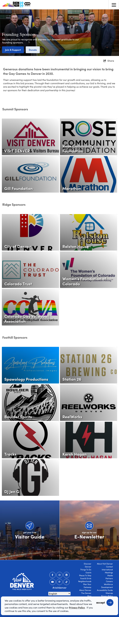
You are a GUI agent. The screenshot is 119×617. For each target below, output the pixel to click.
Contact (109, 566)
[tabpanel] (59, 32)
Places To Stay (85, 575)
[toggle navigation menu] (113, 4)
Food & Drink (85, 578)
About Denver (85, 590)
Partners (109, 578)
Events (88, 572)
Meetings (109, 572)
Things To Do (85, 569)
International (107, 569)
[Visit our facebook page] (52, 575)
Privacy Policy (107, 596)
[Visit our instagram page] (59, 575)
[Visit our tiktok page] (66, 582)
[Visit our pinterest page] (59, 582)
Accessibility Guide (105, 590)
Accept (100, 602)
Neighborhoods (84, 581)
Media (110, 575)
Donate (33, 49)
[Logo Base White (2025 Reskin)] (22, 581)
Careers (109, 581)
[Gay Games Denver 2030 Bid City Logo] (16, 5)
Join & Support (13, 49)
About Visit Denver (105, 563)
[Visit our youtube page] (52, 582)
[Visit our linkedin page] (66, 575)
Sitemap (109, 593)
